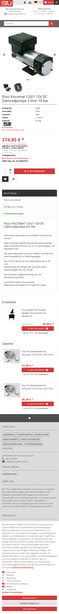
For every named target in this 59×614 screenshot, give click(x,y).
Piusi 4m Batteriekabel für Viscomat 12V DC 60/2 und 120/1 (38, 353)
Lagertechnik (41, 434)
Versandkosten (22, 144)
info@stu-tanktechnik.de (16, 14)
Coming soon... (10, 474)
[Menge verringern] (10, 172)
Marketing (11, 578)
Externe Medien (13, 581)
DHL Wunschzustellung (17, 583)
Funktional (11, 589)
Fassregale (9, 434)
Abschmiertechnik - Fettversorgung (22, 444)
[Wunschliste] (40, 2)
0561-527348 (16, 11)
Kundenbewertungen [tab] (14, 213)
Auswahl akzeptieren (29, 603)
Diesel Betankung (30, 439)
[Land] (35, 2)
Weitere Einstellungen (12, 592)
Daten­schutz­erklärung (22, 567)
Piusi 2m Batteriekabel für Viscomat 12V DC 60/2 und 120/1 (38, 387)
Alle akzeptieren (29, 598)
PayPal (9, 586)
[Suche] (52, 23)
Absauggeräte (10, 439)
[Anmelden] (25, 2)
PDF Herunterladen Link (13, 130)
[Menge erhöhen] (10, 169)
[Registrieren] (30, 2)
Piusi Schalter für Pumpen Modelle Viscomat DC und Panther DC (34, 313)
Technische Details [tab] (12, 200)
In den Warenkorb (36, 171)
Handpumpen (24, 434)
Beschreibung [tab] (10, 193)
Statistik (10, 575)
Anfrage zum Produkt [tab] (13, 206)
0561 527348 (11, 458)
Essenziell (11, 572)
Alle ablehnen (29, 609)
